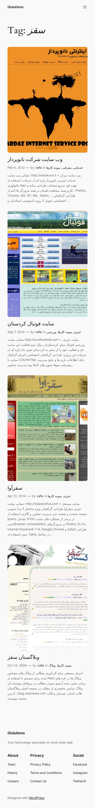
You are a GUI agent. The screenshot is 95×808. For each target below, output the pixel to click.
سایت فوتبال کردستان (31, 324)
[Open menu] (84, 7)
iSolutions (15, 7)
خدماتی (78, 167)
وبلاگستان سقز (23, 657)
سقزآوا (15, 488)
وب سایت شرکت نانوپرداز (35, 159)
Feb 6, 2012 (16, 167)
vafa (38, 167)
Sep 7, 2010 (16, 332)
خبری (77, 332)
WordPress (36, 798)
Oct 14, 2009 (17, 665)
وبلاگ (52, 665)
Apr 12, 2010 (17, 496)
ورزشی (51, 332)
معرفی (67, 167)
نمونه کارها (53, 167)
